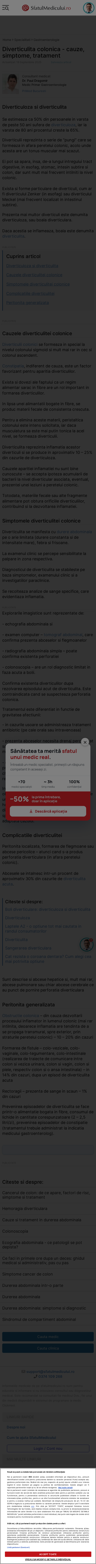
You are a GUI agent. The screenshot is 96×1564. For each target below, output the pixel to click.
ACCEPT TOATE (47, 1554)
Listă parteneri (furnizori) (18, 1547)
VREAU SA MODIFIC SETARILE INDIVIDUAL (48, 1559)
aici (32, 1506)
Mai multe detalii (65, 1487)
